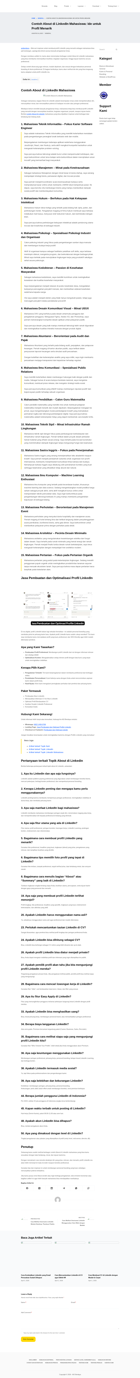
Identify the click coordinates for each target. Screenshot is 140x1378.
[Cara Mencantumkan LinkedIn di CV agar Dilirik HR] (70, 1256)
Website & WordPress (107, 77)
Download (95, 6)
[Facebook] (27, 1188)
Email (73, 1302)
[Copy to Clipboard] (88, 1188)
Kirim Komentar (28, 1339)
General (48, 33)
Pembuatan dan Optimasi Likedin (56, 730)
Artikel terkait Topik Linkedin (41, 749)
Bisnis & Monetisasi (106, 66)
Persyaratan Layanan (64, 1360)
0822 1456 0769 (40, 724)
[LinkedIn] (52, 1188)
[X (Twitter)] (39, 1188)
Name (23, 1302)
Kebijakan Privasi (51, 1362)
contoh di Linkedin (36, 114)
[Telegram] (64, 1188)
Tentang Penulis (96, 1362)
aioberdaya (25, 48)
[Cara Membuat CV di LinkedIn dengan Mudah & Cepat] (103, 1256)
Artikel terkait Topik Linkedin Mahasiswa (46, 752)
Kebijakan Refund (104, 1360)
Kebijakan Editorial (46, 1360)
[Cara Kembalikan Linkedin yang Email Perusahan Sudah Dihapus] (36, 1256)
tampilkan (34, 79)
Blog (55, 6)
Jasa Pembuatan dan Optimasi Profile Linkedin (54, 727)
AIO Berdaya (76, 1374)
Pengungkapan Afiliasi (68, 1362)
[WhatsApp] (76, 1188)
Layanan (81, 6)
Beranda (44, 6)
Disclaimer (33, 1360)
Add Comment (26, 1312)
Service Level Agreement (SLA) (85, 1360)
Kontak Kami (109, 1362)
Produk (66, 6)
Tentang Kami (112, 6)
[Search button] (116, 49)
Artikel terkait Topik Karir (39, 746)
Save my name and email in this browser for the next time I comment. (44, 1333)
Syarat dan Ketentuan (35, 1362)
